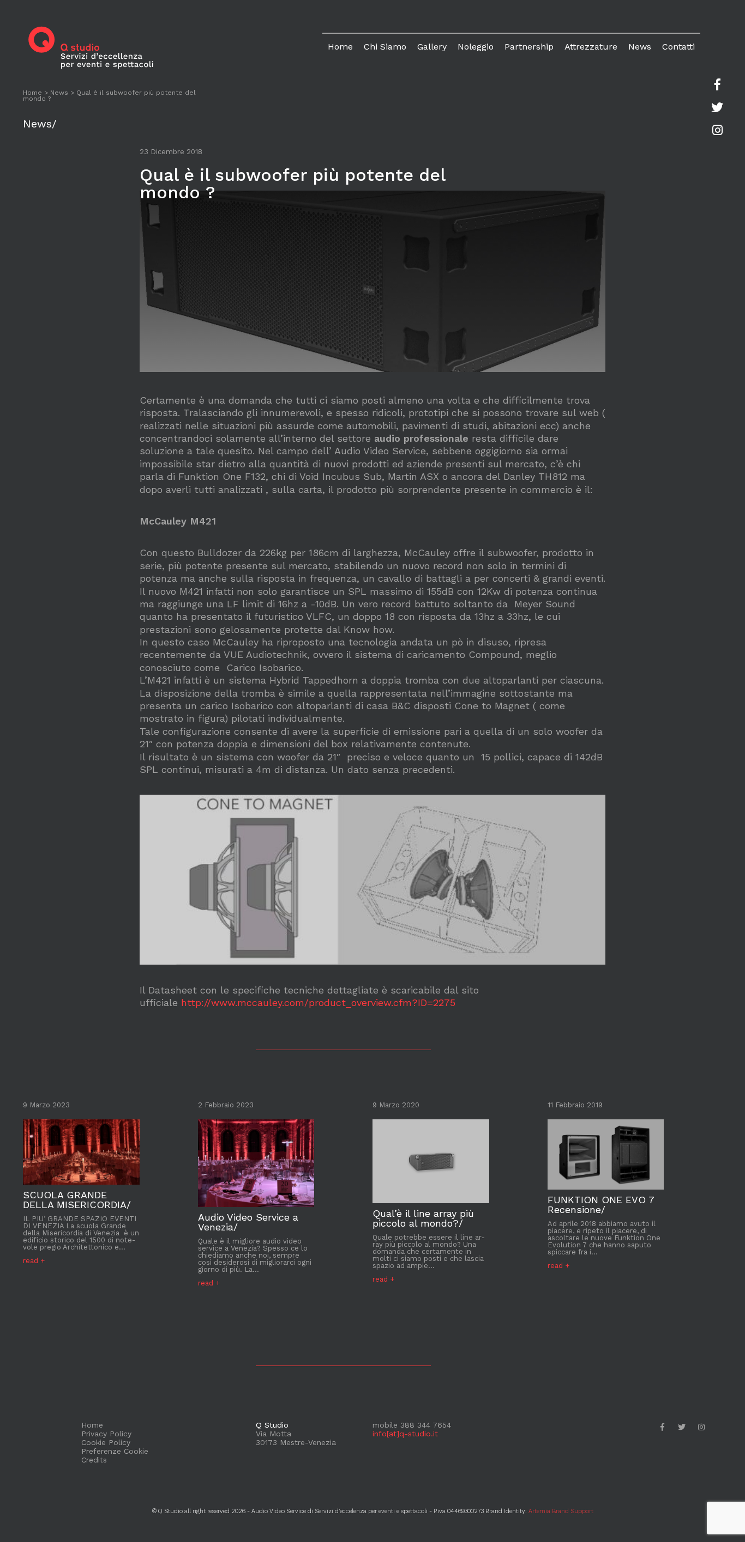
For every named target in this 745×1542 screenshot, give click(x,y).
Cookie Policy (105, 1442)
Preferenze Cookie (114, 1451)
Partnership (529, 46)
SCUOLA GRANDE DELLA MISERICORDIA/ (77, 1200)
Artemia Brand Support (560, 1511)
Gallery (432, 46)
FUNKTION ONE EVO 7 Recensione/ (601, 1205)
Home (340, 46)
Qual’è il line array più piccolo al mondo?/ (423, 1218)
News (639, 46)
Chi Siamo (385, 46)
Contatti (678, 46)
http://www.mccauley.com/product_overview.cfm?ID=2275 (318, 1002)
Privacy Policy (106, 1433)
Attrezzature (590, 46)
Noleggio (476, 46)
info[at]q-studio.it (405, 1433)
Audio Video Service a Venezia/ (248, 1222)
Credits (94, 1459)
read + (34, 1260)
